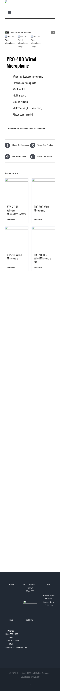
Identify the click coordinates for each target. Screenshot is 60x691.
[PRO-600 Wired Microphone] (43, 190)
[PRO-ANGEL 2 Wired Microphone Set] (43, 238)
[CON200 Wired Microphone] (16, 238)
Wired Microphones (37, 128)
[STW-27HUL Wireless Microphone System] (16, 190)
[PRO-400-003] (30, 32)
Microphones (22, 128)
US (48, 584)
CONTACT (30, 620)
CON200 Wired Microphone (14, 256)
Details (12, 219)
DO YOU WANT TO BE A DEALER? (29, 587)
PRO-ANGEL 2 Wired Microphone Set (42, 258)
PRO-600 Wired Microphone (41, 208)
